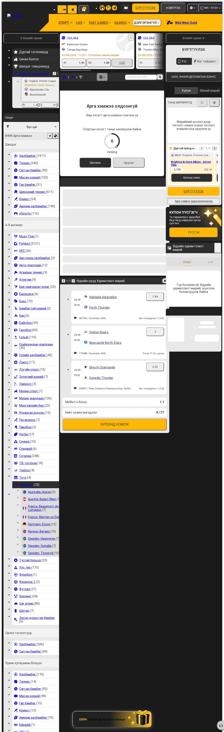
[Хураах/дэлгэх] (217, 320)
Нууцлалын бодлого (208, 127)
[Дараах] (73, 288)
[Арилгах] (165, 287)
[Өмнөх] (54, 73)
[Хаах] (217, 388)
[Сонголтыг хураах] (49, 136)
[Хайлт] (160, 77)
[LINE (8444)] (64, 77)
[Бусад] (102, 77)
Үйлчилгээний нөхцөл (179, 127)
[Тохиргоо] (192, 8)
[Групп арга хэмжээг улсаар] (55, 136)
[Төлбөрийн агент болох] (126, 7)
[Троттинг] (72, 77)
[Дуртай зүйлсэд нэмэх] (130, 38)
